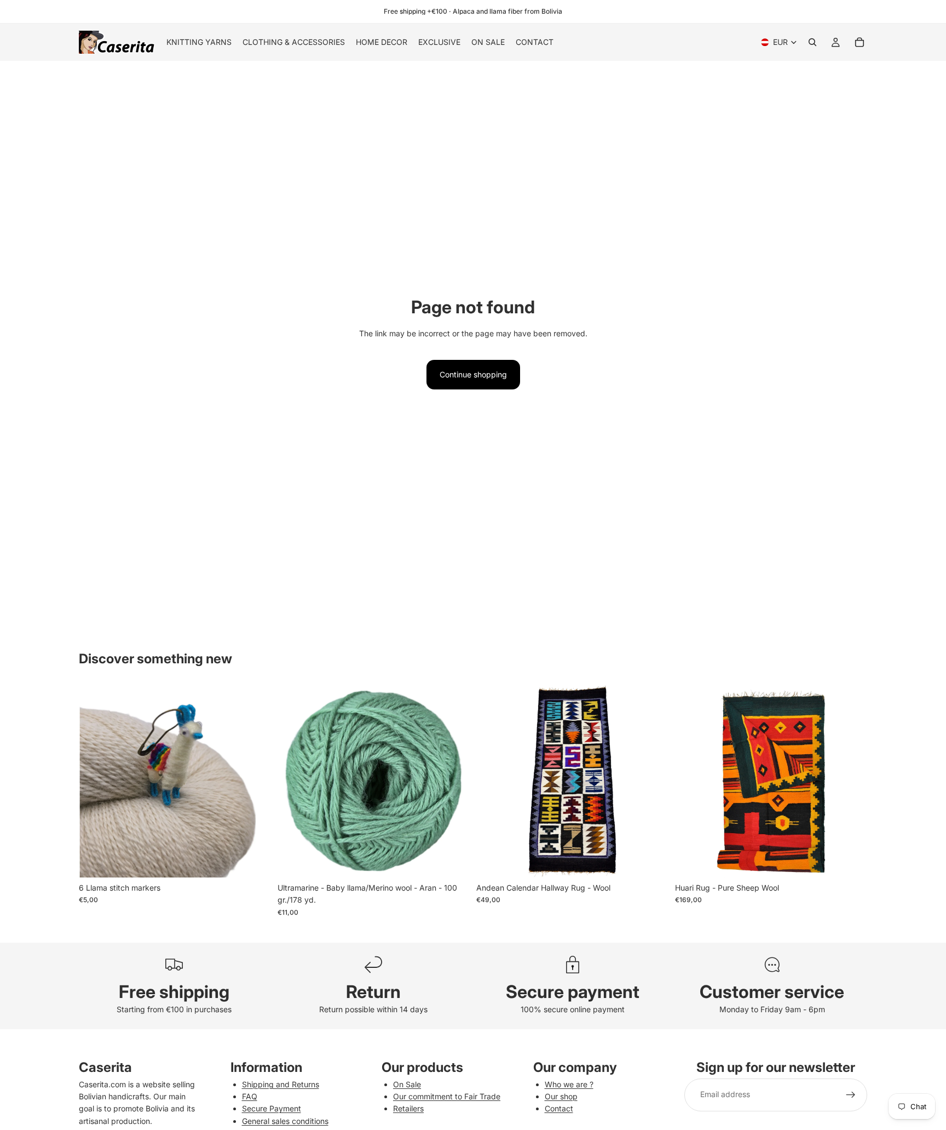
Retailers (408, 1108)
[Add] (254, 860)
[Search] (812, 42)
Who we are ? (569, 1084)
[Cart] (859, 42)
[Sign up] (850, 1094)
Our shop (561, 1096)
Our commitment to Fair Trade (446, 1096)
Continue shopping (473, 374)
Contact (559, 1108)
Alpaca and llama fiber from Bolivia (507, 11)
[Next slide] (254, 781)
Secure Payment (271, 1108)
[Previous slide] (95, 781)
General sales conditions (285, 1121)
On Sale (407, 1084)
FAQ (249, 1096)
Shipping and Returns (280, 1084)
